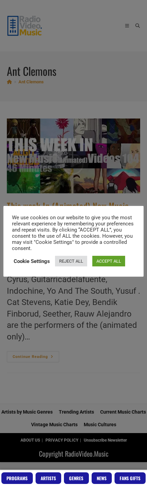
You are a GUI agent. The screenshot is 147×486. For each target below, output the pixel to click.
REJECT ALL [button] (71, 261)
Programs (17, 478)
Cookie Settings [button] (32, 261)
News (102, 478)
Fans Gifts (130, 478)
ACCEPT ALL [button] (108, 261)
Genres (76, 478)
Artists (48, 478)
